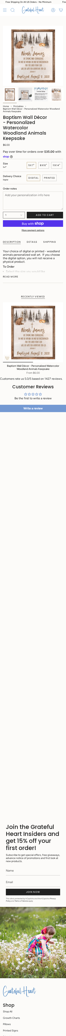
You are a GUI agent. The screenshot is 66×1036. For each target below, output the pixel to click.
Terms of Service (21, 901)
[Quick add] (7, 358)
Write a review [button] (33, 408)
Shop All (7, 1011)
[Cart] (61, 10)
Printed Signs (10, 1030)
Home (6, 106)
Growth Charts (11, 1018)
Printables (18, 106)
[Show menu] (4, 10)
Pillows (7, 1024)
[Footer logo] (19, 991)
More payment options (33, 230)
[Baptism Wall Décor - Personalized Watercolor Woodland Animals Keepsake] (33, 332)
